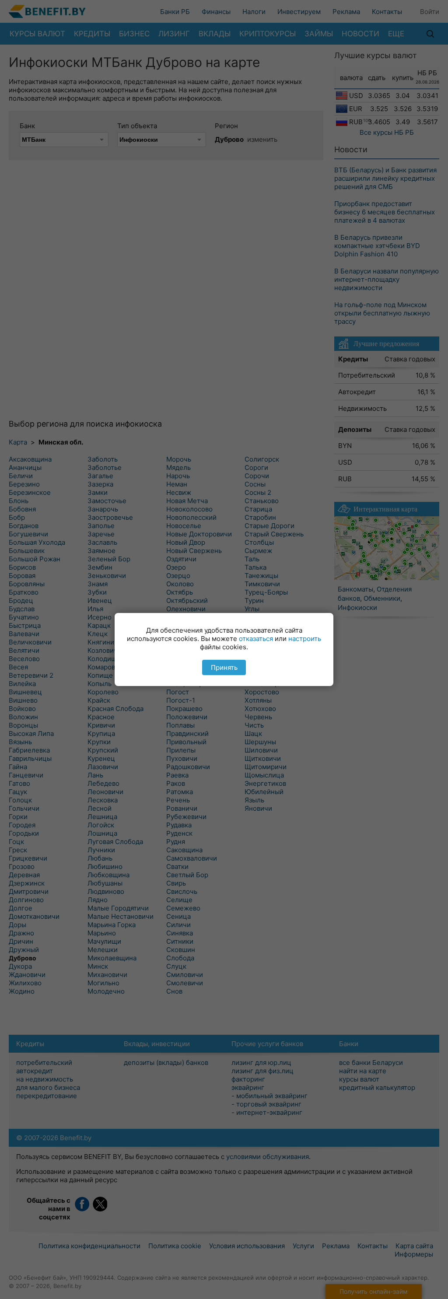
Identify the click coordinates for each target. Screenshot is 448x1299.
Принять (224, 667)
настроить (304, 638)
